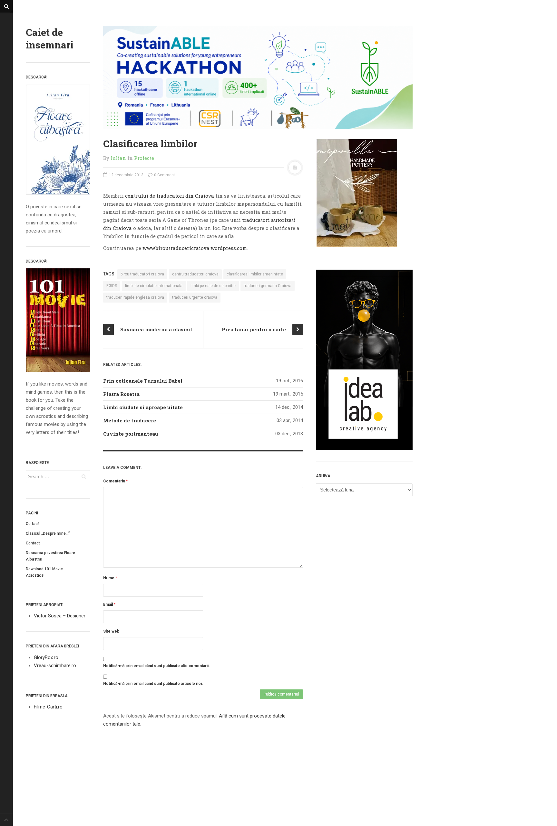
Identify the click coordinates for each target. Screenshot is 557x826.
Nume (110, 578)
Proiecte (144, 158)
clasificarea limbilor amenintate (255, 274)
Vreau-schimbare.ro (55, 665)
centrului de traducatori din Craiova (169, 195)
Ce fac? (33, 523)
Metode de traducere (129, 420)
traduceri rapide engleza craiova (135, 297)
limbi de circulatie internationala (153, 286)
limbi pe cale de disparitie (213, 286)
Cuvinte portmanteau (130, 433)
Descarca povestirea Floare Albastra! (50, 556)
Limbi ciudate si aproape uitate (143, 407)
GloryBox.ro (46, 657)
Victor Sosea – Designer (59, 616)
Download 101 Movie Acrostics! (44, 572)
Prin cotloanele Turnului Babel (142, 380)
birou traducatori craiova (142, 274)
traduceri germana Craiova (267, 286)
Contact (33, 543)
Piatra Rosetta (121, 394)
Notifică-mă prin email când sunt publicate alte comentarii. (156, 666)
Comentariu (115, 481)
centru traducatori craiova (195, 274)
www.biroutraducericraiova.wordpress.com (194, 248)
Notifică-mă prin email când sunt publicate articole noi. (153, 683)
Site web (111, 631)
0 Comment (164, 175)
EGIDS (111, 286)
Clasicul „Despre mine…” (48, 533)
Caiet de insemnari (49, 38)
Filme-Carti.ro (48, 707)
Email (109, 604)
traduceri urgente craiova (194, 297)
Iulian (118, 158)
